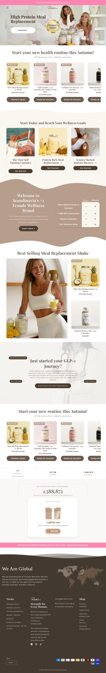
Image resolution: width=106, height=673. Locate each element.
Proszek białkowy (83, 605)
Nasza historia (82, 621)
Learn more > (28, 228)
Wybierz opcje (18, 100)
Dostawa (10, 619)
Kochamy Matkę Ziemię (84, 627)
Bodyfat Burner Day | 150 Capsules (85, 332)
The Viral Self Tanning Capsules (20, 161)
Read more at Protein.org (77, 545)
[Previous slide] (2, 83)
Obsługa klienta (12, 604)
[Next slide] (103, 83)
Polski (11, 662)
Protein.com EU (49, 670)
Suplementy (84, 610)
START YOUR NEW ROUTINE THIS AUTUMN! (53, 2)
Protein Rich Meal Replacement (53, 161)
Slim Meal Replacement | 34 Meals (18, 88)
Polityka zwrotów (13, 608)
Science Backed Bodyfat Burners (84, 161)
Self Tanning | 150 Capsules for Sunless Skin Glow (45, 89)
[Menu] (7, 7)
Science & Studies (13, 622)
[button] (94, 7)
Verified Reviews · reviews (16, 627)
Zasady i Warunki (13, 615)
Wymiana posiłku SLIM (84, 615)
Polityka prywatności (14, 611)
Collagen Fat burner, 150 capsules (72, 88)
